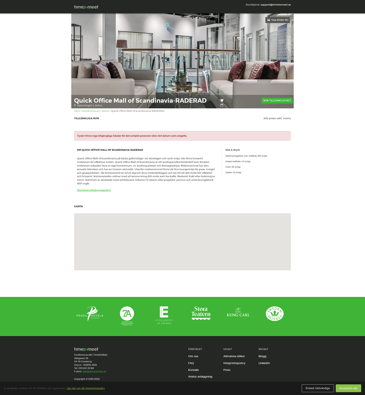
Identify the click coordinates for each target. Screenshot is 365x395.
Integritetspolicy (234, 363)
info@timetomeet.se (94, 371)
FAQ (191, 363)
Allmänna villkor (234, 356)
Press (226, 370)
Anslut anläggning (200, 376)
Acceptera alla (348, 388)
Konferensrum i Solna (95, 111)
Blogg (262, 356)
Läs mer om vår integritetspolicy (86, 388)
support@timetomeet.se (276, 4)
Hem (77, 111)
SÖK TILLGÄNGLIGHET (277, 100)
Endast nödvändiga (318, 388)
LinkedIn (264, 363)
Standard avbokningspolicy (94, 190)
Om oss (193, 356)
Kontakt (193, 370)
